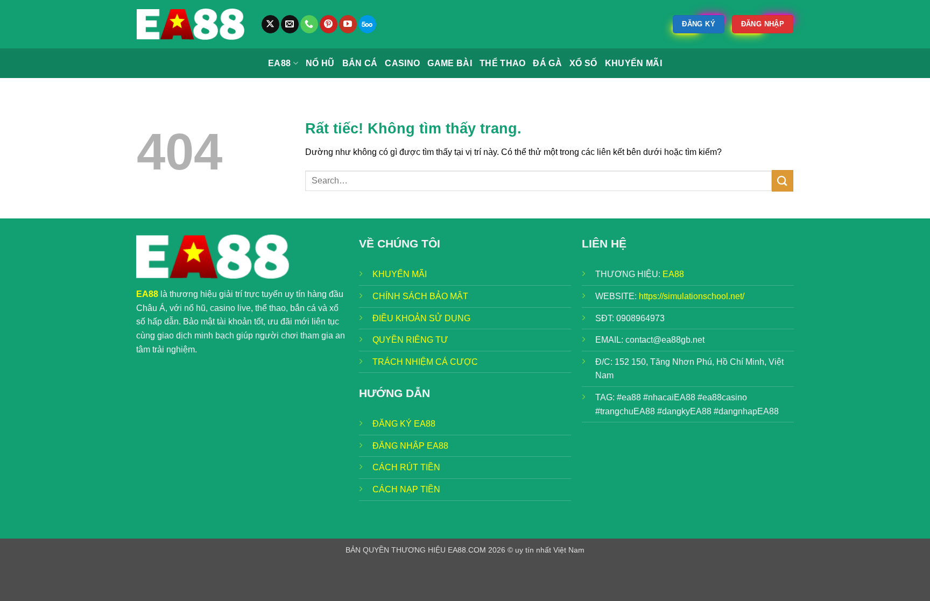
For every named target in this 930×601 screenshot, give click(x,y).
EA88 (279, 63)
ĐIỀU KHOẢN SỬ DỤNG (421, 318)
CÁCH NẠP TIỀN (406, 489)
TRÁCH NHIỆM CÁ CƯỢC (425, 361)
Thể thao (503, 63)
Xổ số (583, 63)
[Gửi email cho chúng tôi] (290, 24)
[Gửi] (782, 180)
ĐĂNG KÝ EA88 (403, 423)
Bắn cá (360, 63)
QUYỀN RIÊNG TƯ (410, 339)
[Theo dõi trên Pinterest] (328, 24)
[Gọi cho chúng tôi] (309, 24)
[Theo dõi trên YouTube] (348, 24)
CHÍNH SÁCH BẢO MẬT (420, 296)
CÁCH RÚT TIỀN (406, 467)
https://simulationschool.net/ (691, 296)
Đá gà (547, 63)
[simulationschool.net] (190, 24)
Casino (402, 63)
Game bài (449, 63)
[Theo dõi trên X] (270, 24)
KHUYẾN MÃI (399, 274)
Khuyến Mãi (633, 63)
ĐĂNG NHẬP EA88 (410, 445)
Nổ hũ (320, 63)
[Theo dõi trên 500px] (367, 24)
